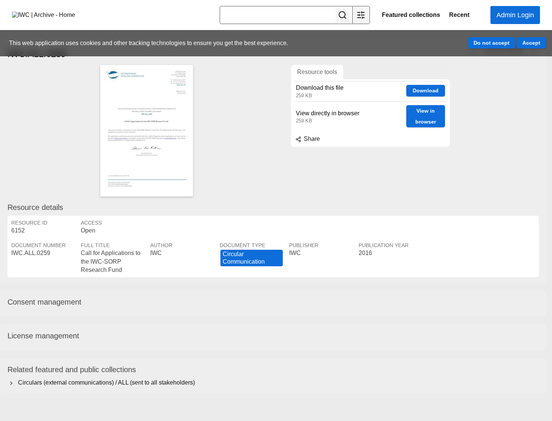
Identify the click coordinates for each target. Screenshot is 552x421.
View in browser (425, 116)
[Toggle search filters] (361, 15)
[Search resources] (342, 15)
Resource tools (317, 72)
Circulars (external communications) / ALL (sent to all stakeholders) (105, 382)
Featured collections (411, 15)
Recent (459, 15)
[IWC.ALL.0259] (146, 130)
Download (426, 91)
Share (311, 139)
